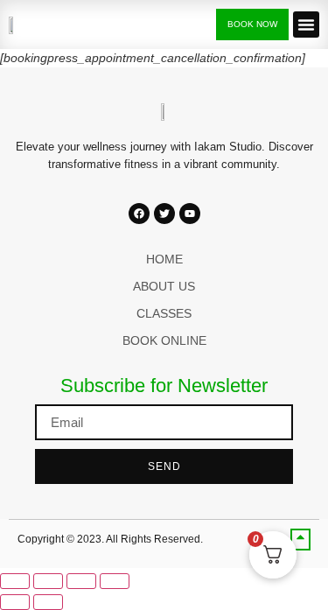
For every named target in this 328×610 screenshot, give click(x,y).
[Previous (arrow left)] (15, 602)
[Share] (81, 581)
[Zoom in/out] (15, 581)
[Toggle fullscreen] (48, 581)
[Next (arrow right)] (48, 602)
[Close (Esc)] (114, 581)
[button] (306, 24)
